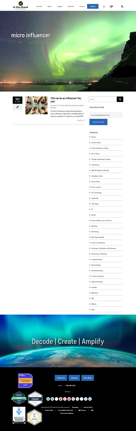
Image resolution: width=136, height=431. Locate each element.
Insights (60, 6)
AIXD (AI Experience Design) (100, 170)
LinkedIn (94, 287)
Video (93, 309)
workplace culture (97, 176)
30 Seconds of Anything (99, 254)
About (50, 6)
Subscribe (74, 378)
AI (92, 209)
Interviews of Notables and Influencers (103, 248)
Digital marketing (97, 282)
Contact (93, 6)
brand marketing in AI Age (99, 148)
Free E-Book (88, 378)
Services (39, 6)
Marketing (94, 293)
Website (93, 304)
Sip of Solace (95, 154)
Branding (79, 105)
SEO (92, 298)
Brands (93, 215)
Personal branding (97, 270)
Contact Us (61, 378)
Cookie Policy (49, 410)
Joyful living (95, 165)
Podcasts (71, 6)
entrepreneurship (96, 259)
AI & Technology (96, 193)
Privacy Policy (88, 407)
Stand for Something (98, 243)
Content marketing (97, 276)
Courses (82, 6)
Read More (80, 120)
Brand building (73, 105)
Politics (93, 137)
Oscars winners (96, 187)
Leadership (94, 198)
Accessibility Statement (65, 410)
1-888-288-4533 (70, 385)
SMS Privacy (82, 410)
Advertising (95, 231)
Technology (95, 204)
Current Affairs (96, 142)
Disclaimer (75, 407)
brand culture (95, 181)
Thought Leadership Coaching (100, 159)
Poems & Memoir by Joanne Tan (101, 220)
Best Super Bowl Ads (97, 237)
